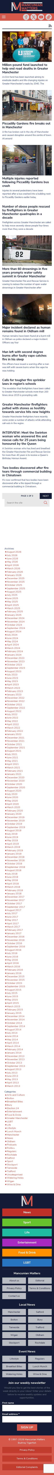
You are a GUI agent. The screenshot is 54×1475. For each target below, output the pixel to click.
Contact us (14, 1296)
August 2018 (14, 870)
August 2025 (14, 591)
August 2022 (14, 711)
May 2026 (12, 561)
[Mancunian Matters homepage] (27, 6)
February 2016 (15, 969)
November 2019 (16, 820)
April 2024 (13, 644)
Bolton (10, 1098)
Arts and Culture (16, 1095)
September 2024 (16, 628)
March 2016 (13, 966)
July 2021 (12, 754)
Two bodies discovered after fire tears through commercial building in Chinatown (27, 471)
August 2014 (14, 1029)
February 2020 (15, 810)
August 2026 (14, 552)
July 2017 (12, 913)
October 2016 (14, 943)
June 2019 (12, 837)
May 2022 (12, 721)
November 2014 (16, 1019)
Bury (9, 1105)
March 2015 (13, 1006)
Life (9, 1124)
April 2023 (13, 684)
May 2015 (12, 999)
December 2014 (15, 1016)
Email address (11, 1414)
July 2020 (12, 794)
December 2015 (15, 976)
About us (14, 1280)
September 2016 (16, 946)
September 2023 (16, 668)
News (10, 1138)
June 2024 (12, 638)
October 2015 (14, 983)
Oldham (11, 1141)
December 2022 (15, 698)
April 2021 (13, 764)
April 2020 (13, 804)
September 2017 (16, 907)
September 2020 (16, 787)
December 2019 (15, 817)
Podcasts (12, 1144)
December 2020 (15, 777)
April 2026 (13, 565)
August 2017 (14, 910)
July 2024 (12, 634)
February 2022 (15, 731)
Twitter (33, 17)
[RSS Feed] (50, 26)
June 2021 (12, 757)
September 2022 (16, 707)
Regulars (11, 1151)
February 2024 (15, 651)
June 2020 (12, 797)
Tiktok (48, 17)
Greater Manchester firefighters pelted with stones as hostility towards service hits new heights (26, 408)
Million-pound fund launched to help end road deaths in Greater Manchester (25, 68)
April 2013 (13, 1082)
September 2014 (16, 1026)
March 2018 (13, 887)
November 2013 (16, 1059)
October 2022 (14, 704)
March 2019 (13, 847)
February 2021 (15, 771)
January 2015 (14, 1013)
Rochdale (12, 1154)
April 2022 (13, 724)
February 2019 (15, 850)
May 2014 (12, 1039)
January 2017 (14, 933)
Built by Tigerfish (27, 1443)
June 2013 (12, 1076)
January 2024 (14, 654)
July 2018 (12, 873)
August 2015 (14, 989)
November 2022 (16, 701)
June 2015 (12, 996)
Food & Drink (14, 1115)
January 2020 (14, 814)
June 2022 (12, 717)
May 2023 (12, 681)
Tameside (12, 1168)
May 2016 (12, 960)
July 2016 (12, 953)
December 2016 (15, 936)
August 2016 (14, 950)
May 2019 (12, 840)
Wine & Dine (14, 1184)
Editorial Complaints (40, 1281)
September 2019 (16, 827)
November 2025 (16, 581)
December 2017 (15, 897)
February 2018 (15, 890)
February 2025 (15, 611)
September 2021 (16, 747)
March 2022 (13, 727)
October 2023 (14, 664)
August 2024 (14, 631)
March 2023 (13, 688)
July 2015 (12, 993)
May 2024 (12, 641)
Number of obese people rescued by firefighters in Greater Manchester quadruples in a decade (26, 212)
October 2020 (14, 784)
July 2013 (12, 1072)
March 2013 (13, 1086)
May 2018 (12, 880)
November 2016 (16, 940)
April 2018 (13, 883)
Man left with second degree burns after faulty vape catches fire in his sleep (24, 355)
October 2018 (14, 863)
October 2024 (14, 625)
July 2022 (12, 714)
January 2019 (14, 853)
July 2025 (12, 595)
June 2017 (12, 916)
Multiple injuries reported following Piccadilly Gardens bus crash (25, 182)
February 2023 (15, 691)
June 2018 (12, 877)
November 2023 (16, 661)
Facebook (26, 17)
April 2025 (13, 605)
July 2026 (12, 555)
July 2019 (12, 834)
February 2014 (15, 1049)
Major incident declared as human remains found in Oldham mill (26, 329)
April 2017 (13, 923)
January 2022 (14, 734)
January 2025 (14, 615)
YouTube (41, 17)
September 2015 (16, 986)
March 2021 (13, 767)
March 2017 (13, 926)
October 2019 (14, 824)
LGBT (10, 1121)
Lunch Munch (14, 1131)
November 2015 (16, 980)
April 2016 (13, 963)
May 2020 (12, 800)
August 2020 (14, 790)
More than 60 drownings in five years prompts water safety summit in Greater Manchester (24, 272)
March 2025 (13, 608)
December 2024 (15, 618)
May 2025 (12, 601)
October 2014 (14, 1023)
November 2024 (16, 621)
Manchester (13, 1134)
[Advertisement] (27, 527)
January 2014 (14, 1052)
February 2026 (15, 572)
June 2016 (12, 956)
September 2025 (16, 588)
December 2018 (15, 857)
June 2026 (12, 558)
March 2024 (13, 648)
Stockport (12, 1164)
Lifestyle (11, 1128)
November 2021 (16, 741)
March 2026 (13, 568)
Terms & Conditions (39, 1288)
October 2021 (14, 744)
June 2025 (12, 598)
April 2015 (13, 1003)
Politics (11, 1148)
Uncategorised (14, 1174)
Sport (10, 1161)
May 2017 (12, 920)
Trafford (11, 1171)
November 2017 (16, 900)
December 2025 (15, 578)
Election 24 (13, 1108)
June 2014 (12, 1036)
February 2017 (15, 930)
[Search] (46, 503)
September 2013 (16, 1066)
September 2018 (16, 867)
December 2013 (15, 1056)
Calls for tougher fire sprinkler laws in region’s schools (23, 382)
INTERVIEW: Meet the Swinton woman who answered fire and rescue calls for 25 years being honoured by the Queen (24, 438)
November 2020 (16, 780)
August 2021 (14, 751)
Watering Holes (15, 1177)
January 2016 (14, 973)
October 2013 (14, 1062)
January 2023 (14, 694)
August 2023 (14, 671)
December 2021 (15, 737)
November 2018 (16, 860)
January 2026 (14, 575)
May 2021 (12, 761)
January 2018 (14, 893)
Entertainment (14, 1111)
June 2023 (12, 678)
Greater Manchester (17, 1118)
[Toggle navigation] (4, 17)
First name (8, 1403)
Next (46, 496)
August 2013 (14, 1069)
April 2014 (13, 1042)
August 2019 (14, 830)
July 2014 (12, 1033)
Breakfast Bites (15, 1101)
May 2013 (12, 1079)
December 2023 (15, 658)
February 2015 (15, 1009)
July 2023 (12, 674)
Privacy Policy (14, 1288)
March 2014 (13, 1046)
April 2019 (13, 844)
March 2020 (13, 807)
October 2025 (14, 585)
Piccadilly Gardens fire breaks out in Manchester (26, 125)
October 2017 (14, 903)
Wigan (10, 1181)
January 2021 (14, 774)
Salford (11, 1158)
